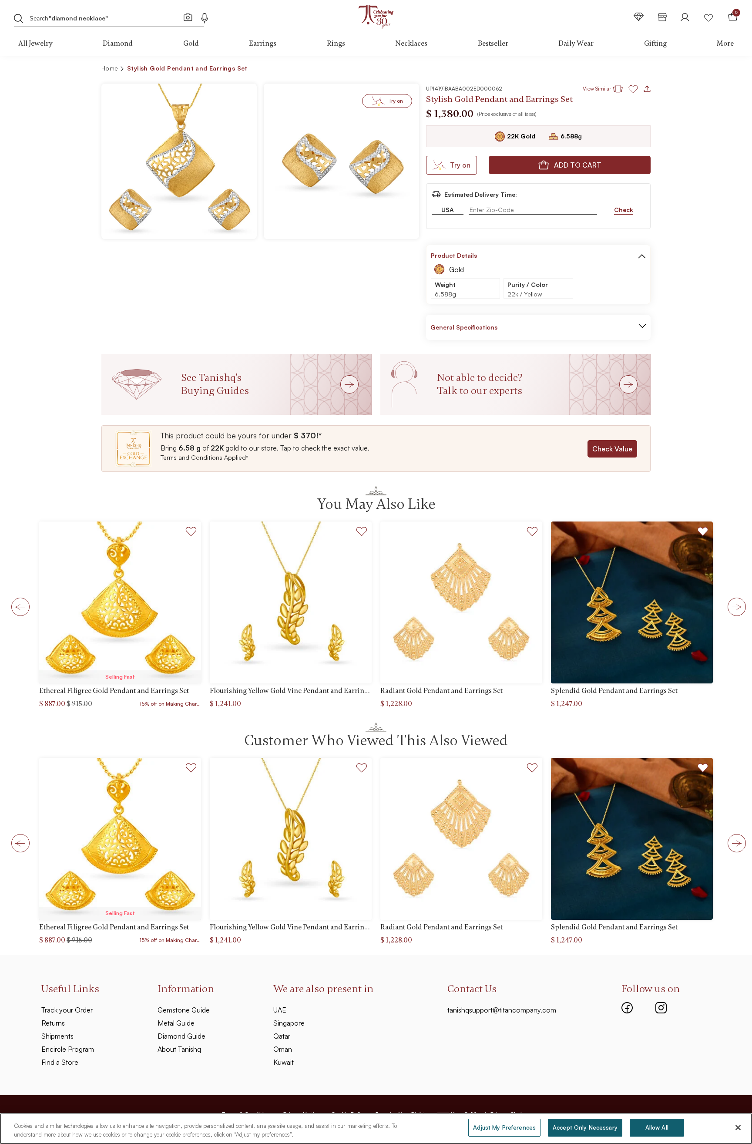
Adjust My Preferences (504, 1127)
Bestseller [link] (493, 43)
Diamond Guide (181, 1036)
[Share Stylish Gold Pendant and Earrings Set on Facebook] (582, 70)
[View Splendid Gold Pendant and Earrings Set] (632, 602)
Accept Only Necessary (585, 1127)
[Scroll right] (734, 606)
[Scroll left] (18, 606)
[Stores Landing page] (662, 16)
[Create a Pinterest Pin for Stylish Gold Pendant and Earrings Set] (596, 70)
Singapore (289, 1023)
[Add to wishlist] (191, 532)
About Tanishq (179, 1049)
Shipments (57, 1036)
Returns (53, 1023)
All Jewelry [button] (35, 43)
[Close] (738, 1127)
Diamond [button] (118, 43)
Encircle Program (67, 1049)
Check (623, 209)
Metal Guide (176, 1023)
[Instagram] (661, 1006)
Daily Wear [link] (576, 43)
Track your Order (67, 1010)
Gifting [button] (655, 43)
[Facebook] (627, 1006)
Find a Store (59, 1062)
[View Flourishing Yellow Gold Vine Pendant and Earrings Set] (291, 602)
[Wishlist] (708, 16)
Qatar (281, 1036)
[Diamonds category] (639, 16)
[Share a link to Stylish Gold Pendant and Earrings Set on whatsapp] (640, 70)
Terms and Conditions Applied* (204, 457)
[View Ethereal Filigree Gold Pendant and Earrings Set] (120, 602)
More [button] (725, 43)
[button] (625, 70)
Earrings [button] (262, 43)
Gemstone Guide (184, 1010)
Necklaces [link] (411, 43)
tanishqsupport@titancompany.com (501, 1010)
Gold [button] (191, 43)
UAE (279, 1010)
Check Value (612, 448)
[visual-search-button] (188, 17)
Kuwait (283, 1062)
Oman (282, 1049)
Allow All (656, 1127)
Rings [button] (336, 43)
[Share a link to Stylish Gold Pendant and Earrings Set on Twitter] (610, 70)
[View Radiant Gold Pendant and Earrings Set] (461, 602)
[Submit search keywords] (19, 17)
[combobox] (101, 17)
